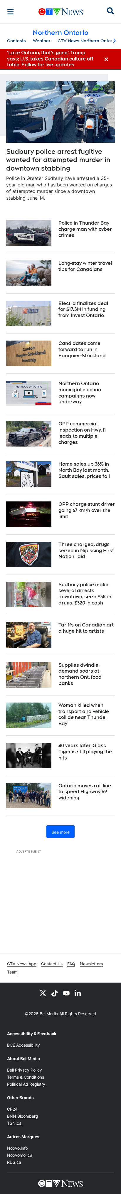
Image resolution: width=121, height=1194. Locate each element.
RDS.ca (14, 1162)
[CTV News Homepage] (60, 11)
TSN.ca (14, 1123)
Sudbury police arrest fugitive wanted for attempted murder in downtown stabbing (58, 160)
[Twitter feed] (42, 993)
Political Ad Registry (26, 1084)
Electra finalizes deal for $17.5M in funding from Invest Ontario (83, 310)
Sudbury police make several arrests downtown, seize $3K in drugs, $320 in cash (84, 594)
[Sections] (10, 12)
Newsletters (91, 963)
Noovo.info (17, 1148)
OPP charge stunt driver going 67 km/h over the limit (86, 510)
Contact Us (52, 963)
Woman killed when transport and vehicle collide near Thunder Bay (83, 714)
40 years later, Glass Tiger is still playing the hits (85, 752)
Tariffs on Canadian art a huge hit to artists (86, 628)
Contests (16, 40)
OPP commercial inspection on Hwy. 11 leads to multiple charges (82, 433)
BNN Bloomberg (22, 1116)
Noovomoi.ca (19, 1155)
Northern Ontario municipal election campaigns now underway (79, 393)
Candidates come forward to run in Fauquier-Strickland (82, 349)
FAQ (71, 963)
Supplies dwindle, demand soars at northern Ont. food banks (80, 674)
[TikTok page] (54, 993)
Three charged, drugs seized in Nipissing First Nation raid (86, 551)
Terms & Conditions (25, 1077)
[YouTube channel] (66, 993)
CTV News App (21, 963)
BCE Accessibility (23, 1045)
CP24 (12, 1109)
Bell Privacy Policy (24, 1069)
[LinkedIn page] (78, 993)
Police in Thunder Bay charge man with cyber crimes (85, 229)
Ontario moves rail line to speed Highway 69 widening (84, 792)
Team (12, 971)
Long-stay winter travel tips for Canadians (85, 266)
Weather (42, 40)
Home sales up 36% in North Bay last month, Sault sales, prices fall (84, 470)
